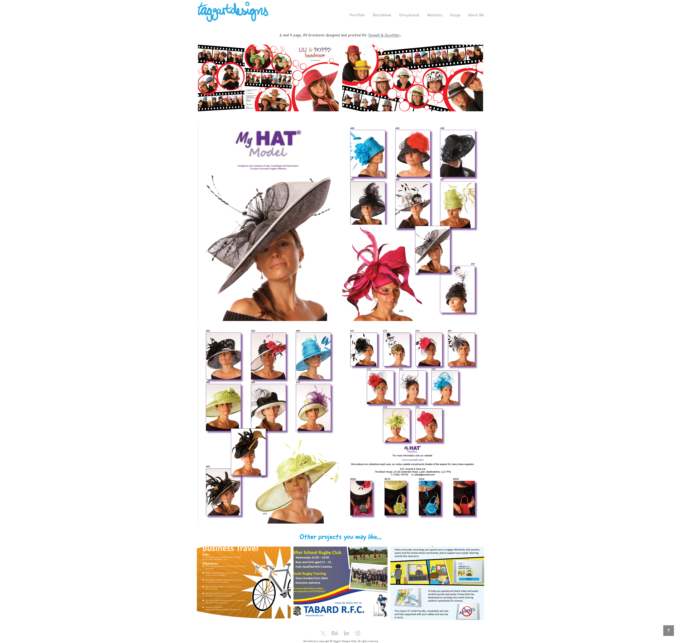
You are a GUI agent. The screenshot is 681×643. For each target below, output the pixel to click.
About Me (476, 15)
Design (455, 15)
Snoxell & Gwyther (383, 35)
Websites (434, 15)
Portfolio (357, 15)
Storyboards (409, 15)
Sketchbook (382, 15)
